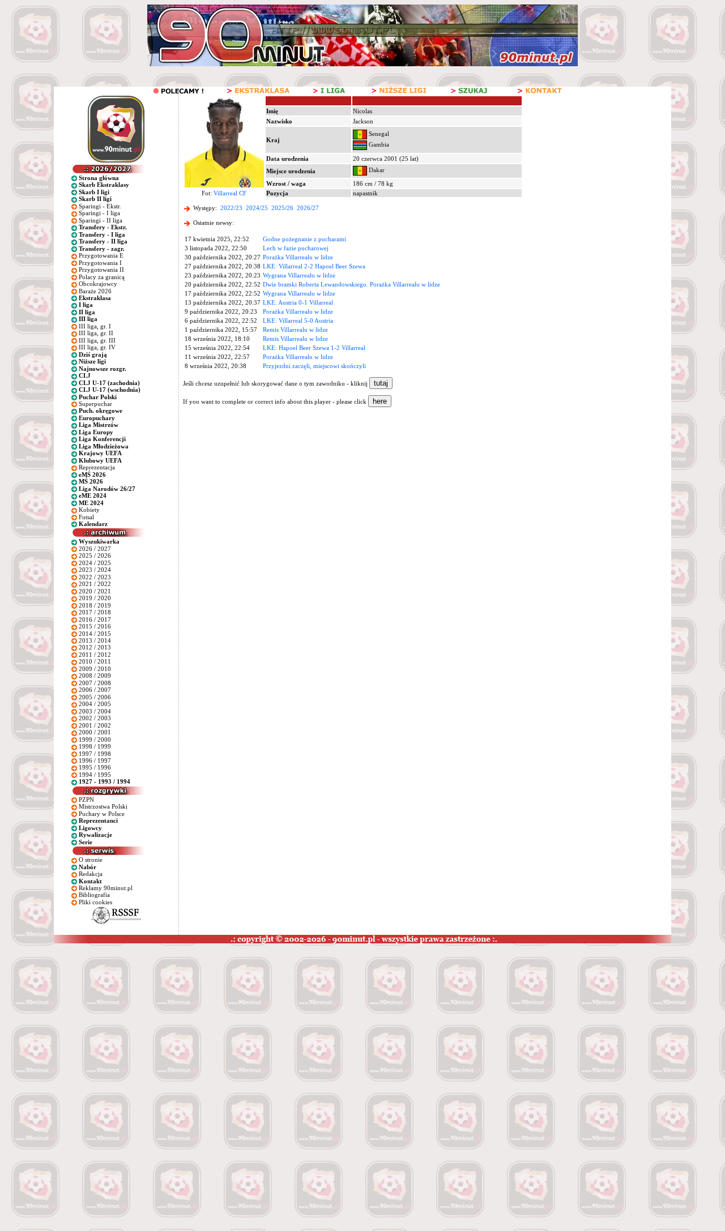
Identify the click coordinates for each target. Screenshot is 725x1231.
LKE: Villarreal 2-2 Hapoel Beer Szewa (314, 266)
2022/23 (231, 207)
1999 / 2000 (95, 739)
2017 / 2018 (95, 612)
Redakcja (91, 873)
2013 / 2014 (95, 640)
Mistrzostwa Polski (103, 806)
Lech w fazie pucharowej (296, 248)
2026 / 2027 (95, 548)
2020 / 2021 (95, 591)
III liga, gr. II (96, 333)
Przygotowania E (101, 255)
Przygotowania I (100, 262)
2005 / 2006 (95, 697)
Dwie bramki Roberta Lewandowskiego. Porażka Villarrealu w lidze (351, 284)
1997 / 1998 (95, 753)
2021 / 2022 (95, 583)
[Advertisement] (217, 1028)
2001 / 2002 (95, 725)
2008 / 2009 (95, 675)
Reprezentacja (97, 467)
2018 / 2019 (95, 605)
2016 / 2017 (95, 619)
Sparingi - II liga (100, 220)
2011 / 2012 (95, 654)
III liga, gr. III (97, 340)
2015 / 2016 (95, 626)
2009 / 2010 (95, 668)
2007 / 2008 (95, 682)
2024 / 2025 (95, 562)
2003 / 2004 (95, 711)
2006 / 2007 (95, 689)
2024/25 (257, 207)
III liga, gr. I (95, 326)
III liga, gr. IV (97, 347)
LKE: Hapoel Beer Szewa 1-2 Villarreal (314, 347)
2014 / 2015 (95, 633)
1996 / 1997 (95, 760)
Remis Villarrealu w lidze (295, 329)
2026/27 (308, 207)
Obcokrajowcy (98, 283)
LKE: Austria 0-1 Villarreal (298, 302)
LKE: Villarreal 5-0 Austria (298, 320)
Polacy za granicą (102, 276)
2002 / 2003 (95, 718)
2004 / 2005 (95, 703)
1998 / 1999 (95, 746)
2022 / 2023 (95, 577)
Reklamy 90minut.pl (106, 887)
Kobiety (89, 509)
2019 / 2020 (95, 598)
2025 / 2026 (95, 555)
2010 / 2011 (95, 661)
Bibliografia (94, 894)
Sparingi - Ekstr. (100, 206)
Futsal (86, 517)
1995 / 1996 (95, 767)
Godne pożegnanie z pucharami (304, 239)
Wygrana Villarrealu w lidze (299, 275)
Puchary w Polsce (102, 813)
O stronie (91, 859)
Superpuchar (95, 403)
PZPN (86, 799)
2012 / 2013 (95, 647)
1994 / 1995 (95, 774)
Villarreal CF (230, 193)
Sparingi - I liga (99, 213)
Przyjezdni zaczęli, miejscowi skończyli (314, 365)
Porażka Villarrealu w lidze (298, 257)
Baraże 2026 (95, 291)
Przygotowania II (101, 269)
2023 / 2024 (95, 569)
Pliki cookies (95, 902)
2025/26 (282, 207)
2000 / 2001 (95, 732)
